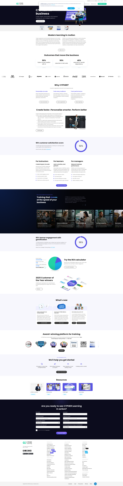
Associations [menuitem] (49, 461)
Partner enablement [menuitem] (68, 448)
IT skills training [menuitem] (67, 467)
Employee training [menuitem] (68, 454)
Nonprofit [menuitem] (48, 467)
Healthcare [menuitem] (49, 465)
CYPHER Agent (39, 130)
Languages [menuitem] (70, 483)
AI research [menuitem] (84, 465)
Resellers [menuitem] (84, 455)
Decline (79, 8)
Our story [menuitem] (84, 445)
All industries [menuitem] (49, 459)
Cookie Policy (53, 4)
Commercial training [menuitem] (68, 449)
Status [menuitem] (91, 483)
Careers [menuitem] (85, 448)
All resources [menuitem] (84, 461)
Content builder (44, 322)
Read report (61, 322)
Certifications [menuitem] (67, 478)
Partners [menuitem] (83, 454)
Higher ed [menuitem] (48, 475)
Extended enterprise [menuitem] (68, 445)
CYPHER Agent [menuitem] (51, 451)
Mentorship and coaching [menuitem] (69, 462)
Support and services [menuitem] (50, 455)
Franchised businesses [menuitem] (51, 464)
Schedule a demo (102, 3)
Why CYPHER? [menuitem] (84, 444)
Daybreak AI (44, 67)
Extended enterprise (81, 322)
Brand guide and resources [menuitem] (87, 468)
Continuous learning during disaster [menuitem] (71, 471)
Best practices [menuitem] (84, 474)
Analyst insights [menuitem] (85, 467)
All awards (61, 350)
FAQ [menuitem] (83, 464)
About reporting (79, 102)
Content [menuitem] (50, 452)
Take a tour (61, 50)
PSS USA (79, 67)
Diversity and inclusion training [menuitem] (70, 464)
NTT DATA (53, 247)
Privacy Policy (47, 430)
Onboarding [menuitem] (67, 452)
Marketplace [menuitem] (49, 454)
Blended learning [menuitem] (67, 470)
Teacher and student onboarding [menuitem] (70, 474)
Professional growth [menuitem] (68, 458)
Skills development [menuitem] (68, 457)
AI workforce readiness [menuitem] (69, 455)
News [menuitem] (84, 451)
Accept (71, 8)
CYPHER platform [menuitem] (50, 444)
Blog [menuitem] (83, 462)
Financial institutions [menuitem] (50, 462)
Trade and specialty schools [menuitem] (51, 477)
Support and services (61, 372)
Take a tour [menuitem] (50, 449)
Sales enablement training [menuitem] (69, 461)
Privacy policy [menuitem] (80, 483)
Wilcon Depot (61, 67)
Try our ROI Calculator (69, 267)
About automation (44, 102)
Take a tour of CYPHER (61, 185)
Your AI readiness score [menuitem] (51, 445)
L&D (74, 322)
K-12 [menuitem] (47, 474)
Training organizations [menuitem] (50, 471)
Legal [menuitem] (75, 483)
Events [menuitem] (84, 452)
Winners (38, 289)
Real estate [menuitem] (49, 468)
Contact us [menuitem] (84, 457)
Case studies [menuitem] (84, 475)
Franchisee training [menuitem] (68, 451)
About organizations (61, 102)
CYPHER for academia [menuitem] (50, 448)
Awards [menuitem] (83, 449)
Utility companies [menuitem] (50, 472)
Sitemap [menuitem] (86, 483)
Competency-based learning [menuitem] (69, 477)
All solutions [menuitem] (67, 444)
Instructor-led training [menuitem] (68, 475)
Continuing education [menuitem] (68, 468)
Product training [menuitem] (67, 465)
